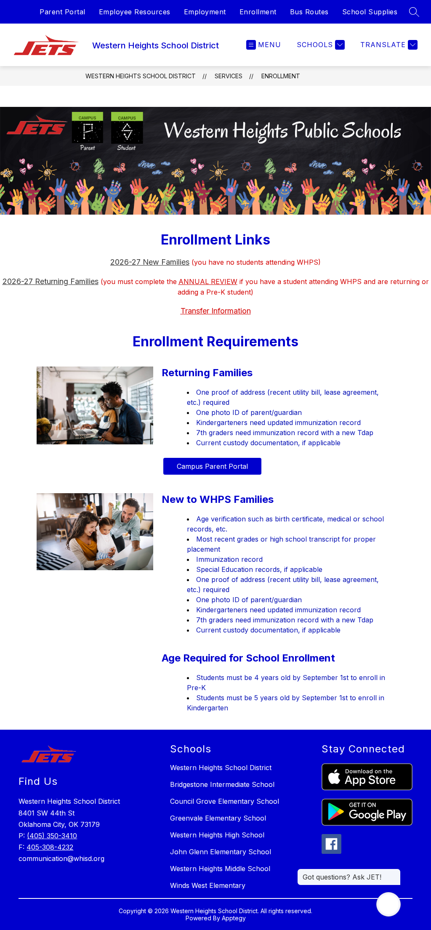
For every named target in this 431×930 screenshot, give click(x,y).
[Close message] (393, 872)
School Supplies (370, 12)
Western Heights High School (217, 835)
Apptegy (234, 918)
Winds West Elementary (207, 885)
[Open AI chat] (388, 904)
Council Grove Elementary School (224, 801)
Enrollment (258, 12)
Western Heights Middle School (220, 868)
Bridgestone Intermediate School (222, 784)
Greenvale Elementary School (218, 818)
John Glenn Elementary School (220, 852)
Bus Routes (309, 12)
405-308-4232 (50, 847)
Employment (205, 12)
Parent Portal (62, 12)
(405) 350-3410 (52, 836)
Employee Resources (134, 12)
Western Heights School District (140, 76)
